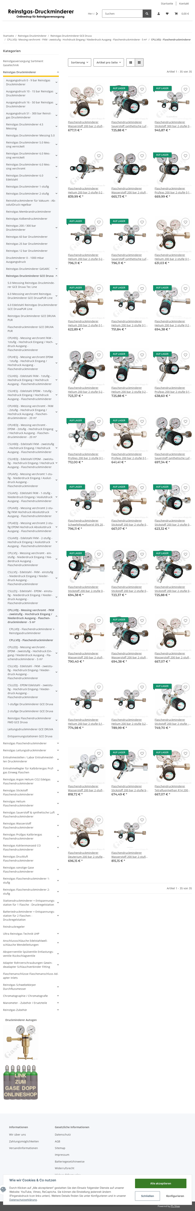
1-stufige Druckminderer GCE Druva (30, 704)
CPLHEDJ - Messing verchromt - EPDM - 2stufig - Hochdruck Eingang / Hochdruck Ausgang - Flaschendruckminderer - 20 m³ (30, 431)
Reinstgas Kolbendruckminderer (26, 218)
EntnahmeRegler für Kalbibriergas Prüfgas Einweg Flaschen (28, 770)
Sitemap (60, 1148)
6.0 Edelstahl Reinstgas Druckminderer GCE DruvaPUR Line (32, 307)
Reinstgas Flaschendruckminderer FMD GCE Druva (29, 720)
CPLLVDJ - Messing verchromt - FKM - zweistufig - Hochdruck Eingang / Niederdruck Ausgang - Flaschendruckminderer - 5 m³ (31, 616)
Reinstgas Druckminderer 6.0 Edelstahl (24, 177)
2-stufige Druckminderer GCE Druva (30, 711)
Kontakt (184, 3)
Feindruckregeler (14, 926)
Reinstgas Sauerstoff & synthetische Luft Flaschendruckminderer (29, 814)
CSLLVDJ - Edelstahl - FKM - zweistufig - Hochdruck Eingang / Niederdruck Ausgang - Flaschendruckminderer (30, 672)
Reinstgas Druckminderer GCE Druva (30, 276)
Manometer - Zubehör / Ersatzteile (25, 1003)
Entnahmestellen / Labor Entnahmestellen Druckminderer (28, 759)
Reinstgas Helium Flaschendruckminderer (18, 803)
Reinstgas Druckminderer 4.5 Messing (24, 126)
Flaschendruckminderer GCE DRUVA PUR (31, 329)
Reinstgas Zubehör (15, 1010)
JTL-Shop (175, 1206)
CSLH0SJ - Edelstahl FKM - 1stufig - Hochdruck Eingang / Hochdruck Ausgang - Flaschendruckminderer (30, 380)
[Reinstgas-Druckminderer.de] (41, 13)
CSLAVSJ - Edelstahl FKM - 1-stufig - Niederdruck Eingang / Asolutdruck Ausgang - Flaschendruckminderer (30, 497)
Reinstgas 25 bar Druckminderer (27, 244)
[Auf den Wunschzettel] (99, 89)
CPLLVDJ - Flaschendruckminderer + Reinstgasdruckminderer (31, 631)
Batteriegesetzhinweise (70, 1161)
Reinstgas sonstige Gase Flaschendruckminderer (18, 869)
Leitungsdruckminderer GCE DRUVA (30, 729)
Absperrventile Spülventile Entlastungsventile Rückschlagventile (28, 954)
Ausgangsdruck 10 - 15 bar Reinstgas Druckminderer (29, 93)
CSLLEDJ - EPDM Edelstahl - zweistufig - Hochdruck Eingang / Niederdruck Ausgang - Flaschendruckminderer (30, 691)
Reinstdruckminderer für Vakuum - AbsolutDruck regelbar (31, 202)
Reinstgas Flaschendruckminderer (25, 743)
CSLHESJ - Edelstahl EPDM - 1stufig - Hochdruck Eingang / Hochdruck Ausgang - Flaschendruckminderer (30, 395)
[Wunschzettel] (167, 13)
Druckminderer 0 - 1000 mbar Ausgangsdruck (25, 260)
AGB (57, 1141)
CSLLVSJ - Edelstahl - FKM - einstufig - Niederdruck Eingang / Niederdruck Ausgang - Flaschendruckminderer (30, 578)
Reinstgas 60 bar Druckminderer (27, 236)
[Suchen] (147, 14)
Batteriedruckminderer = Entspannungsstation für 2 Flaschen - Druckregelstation (29, 915)
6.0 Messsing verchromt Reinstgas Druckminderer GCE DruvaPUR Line (30, 296)
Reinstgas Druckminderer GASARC (28, 269)
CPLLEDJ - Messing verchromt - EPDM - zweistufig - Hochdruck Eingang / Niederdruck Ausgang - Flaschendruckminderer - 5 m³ (30, 653)
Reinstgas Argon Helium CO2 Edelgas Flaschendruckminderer (26, 781)
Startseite (167, 3)
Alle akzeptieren (160, 1183)
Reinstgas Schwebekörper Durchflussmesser (19, 987)
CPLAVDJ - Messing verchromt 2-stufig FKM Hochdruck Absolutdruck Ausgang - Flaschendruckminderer (30, 512)
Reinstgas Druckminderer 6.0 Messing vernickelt (28, 155)
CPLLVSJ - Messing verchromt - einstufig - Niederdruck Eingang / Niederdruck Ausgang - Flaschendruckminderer (30, 559)
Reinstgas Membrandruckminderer (28, 211)
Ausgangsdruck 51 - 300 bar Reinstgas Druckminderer (28, 115)
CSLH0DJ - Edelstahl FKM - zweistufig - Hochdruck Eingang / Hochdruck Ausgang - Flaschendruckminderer (31, 448)
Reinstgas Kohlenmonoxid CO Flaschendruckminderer (22, 847)
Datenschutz (63, 1134)
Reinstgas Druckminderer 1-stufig (27, 186)
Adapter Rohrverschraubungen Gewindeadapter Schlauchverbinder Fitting (28, 965)
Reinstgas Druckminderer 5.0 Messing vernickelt (28, 144)
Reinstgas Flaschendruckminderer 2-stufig (26, 891)
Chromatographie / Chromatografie (25, 996)
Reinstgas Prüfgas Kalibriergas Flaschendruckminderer (22, 836)
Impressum (62, 1154)
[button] (158, 13)
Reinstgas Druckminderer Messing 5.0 (30, 135)
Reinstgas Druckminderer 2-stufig (27, 193)
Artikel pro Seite (107, 62)
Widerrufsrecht (64, 1168)
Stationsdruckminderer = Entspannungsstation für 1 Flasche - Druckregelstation (29, 902)
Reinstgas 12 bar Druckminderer (27, 251)
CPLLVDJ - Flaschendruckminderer (31, 640)
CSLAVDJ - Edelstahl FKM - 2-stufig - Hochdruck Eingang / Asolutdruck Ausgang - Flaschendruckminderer (30, 542)
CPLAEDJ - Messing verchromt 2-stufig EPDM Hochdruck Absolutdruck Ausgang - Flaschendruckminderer (30, 527)
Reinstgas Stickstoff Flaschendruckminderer (18, 792)
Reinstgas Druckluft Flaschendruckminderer (18, 858)
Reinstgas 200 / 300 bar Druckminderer (21, 227)
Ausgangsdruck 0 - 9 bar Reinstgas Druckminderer (28, 82)
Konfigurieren (175, 1196)
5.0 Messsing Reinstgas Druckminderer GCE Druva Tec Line (31, 285)
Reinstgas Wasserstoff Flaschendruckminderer (18, 825)
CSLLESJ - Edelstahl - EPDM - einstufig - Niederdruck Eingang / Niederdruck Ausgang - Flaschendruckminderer (30, 597)
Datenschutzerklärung (23, 1199)
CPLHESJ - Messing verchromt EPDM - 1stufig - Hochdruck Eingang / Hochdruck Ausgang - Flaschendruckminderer (30, 363)
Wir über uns (17, 1134)
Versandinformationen (23, 1148)
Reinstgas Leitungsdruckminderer (24, 750)
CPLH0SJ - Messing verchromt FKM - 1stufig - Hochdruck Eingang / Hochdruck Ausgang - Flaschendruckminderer (30, 344)
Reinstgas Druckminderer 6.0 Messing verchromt (28, 166)
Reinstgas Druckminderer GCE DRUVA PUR (32, 318)
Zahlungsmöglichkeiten (24, 1141)
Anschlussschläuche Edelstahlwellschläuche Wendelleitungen (25, 942)
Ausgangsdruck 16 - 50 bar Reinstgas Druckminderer (29, 104)
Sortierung (78, 62)
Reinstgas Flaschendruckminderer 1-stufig (26, 880)
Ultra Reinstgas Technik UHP (21, 933)
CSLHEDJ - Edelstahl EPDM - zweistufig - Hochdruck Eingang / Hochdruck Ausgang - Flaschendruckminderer (31, 463)
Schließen (147, 1196)
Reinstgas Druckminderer (19, 72)
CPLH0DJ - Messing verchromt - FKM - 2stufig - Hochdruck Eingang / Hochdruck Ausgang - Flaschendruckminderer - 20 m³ (30, 412)
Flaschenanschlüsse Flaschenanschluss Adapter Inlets (30, 976)
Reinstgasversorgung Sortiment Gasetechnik (23, 63)
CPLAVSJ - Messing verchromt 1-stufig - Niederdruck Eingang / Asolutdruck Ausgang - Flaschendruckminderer (30, 480)
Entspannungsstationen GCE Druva (30, 736)
